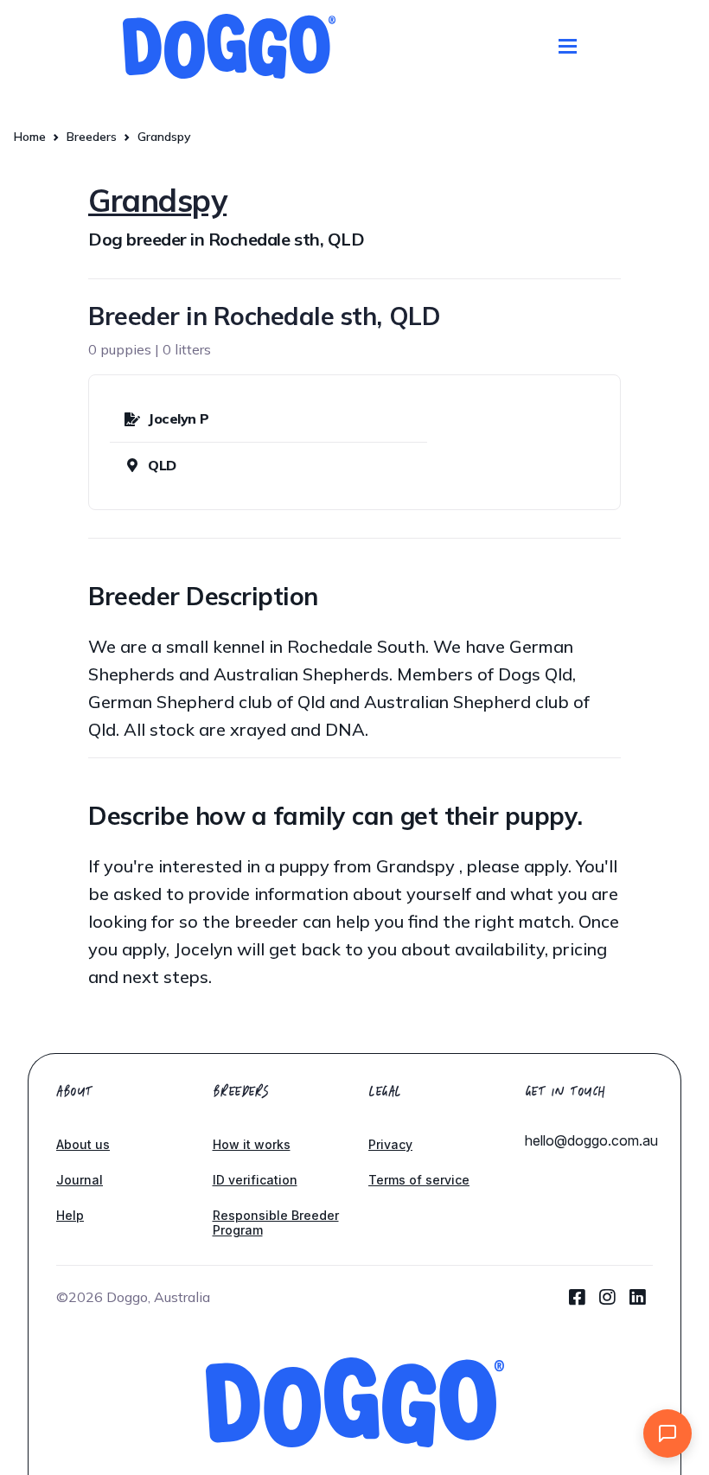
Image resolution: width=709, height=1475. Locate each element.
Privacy (390, 1144)
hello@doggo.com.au (591, 1140)
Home (30, 136)
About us (83, 1144)
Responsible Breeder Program (276, 1222)
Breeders (92, 136)
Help (70, 1215)
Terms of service (418, 1179)
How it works (252, 1144)
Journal (79, 1179)
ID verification (255, 1179)
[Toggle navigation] (567, 46)
